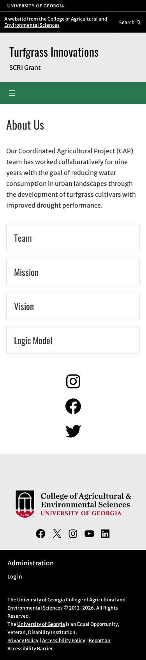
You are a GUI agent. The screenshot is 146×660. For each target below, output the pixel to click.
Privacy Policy (23, 640)
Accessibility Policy (63, 640)
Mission (26, 272)
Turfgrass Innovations (54, 51)
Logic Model (33, 340)
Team (23, 237)
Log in (14, 576)
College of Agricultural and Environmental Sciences (55, 22)
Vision (24, 306)
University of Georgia (41, 624)
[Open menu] (12, 93)
